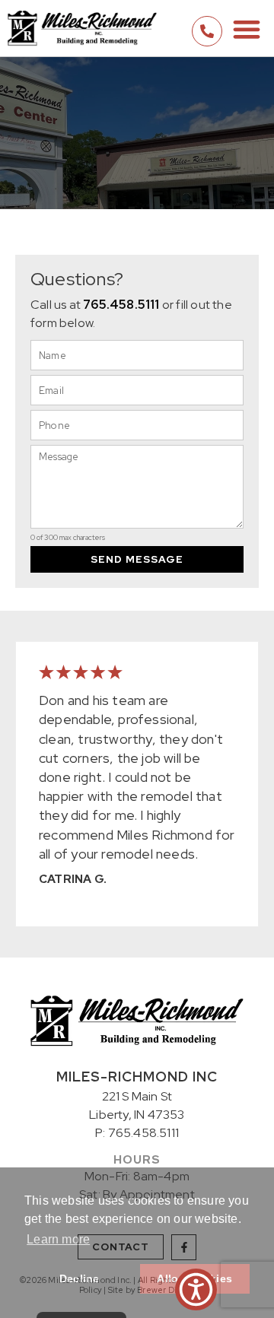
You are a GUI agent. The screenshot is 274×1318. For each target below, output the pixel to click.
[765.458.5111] (207, 31)
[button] (246, 28)
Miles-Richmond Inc (137, 1076)
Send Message (137, 559)
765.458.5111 (121, 305)
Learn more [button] (58, 1239)
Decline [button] (79, 1278)
